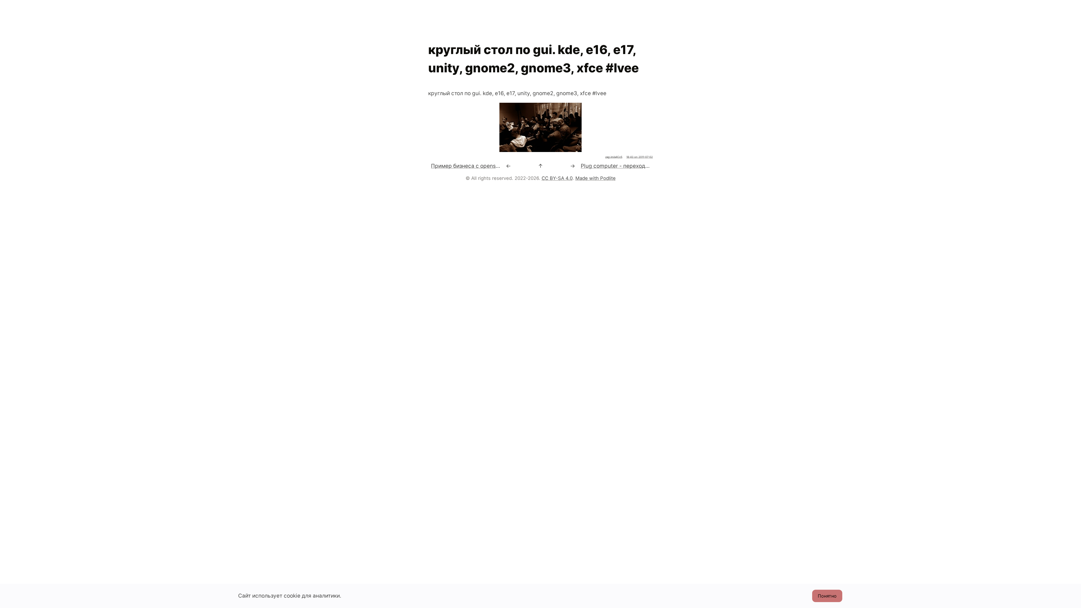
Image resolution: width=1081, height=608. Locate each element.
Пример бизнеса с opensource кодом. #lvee (488, 166)
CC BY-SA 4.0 (557, 178)
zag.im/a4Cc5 (613, 156)
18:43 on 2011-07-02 (639, 156)
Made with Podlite (595, 178)
